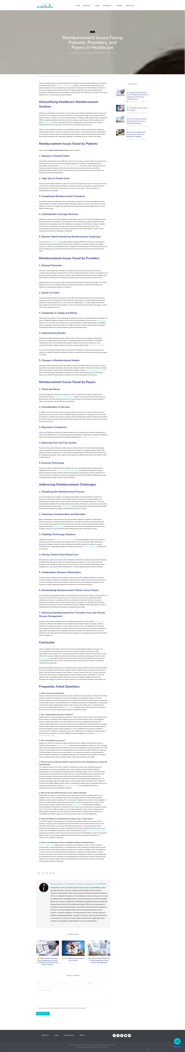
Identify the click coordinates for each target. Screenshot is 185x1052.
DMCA (82, 1035)
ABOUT (97, 6)
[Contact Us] (177, 1041)
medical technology (62, 745)
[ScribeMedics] (48, 5)
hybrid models (77, 805)
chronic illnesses (99, 621)
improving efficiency (90, 546)
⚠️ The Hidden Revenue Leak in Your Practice (73, 959)
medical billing (48, 122)
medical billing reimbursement (69, 166)
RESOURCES (107, 6)
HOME (78, 6)
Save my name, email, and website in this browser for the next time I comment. (62, 1008)
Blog (92, 31)
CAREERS (119, 6)
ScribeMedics (66, 506)
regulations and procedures (90, 437)
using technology (44, 658)
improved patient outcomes (94, 370)
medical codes (101, 320)
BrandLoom (113, 1045)
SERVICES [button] (86, 6)
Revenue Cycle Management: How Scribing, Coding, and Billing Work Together (136, 134)
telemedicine (55, 242)
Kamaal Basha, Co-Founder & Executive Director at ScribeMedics (88, 53)
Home (37, 76)
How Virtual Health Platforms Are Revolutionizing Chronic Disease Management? (99, 960)
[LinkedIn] (53, 873)
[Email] (50, 873)
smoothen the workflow (71, 786)
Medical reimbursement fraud (64, 397)
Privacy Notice (69, 1035)
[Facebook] (43, 873)
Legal (56, 1035)
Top (147, 1049)
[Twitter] (46, 873)
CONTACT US (130, 6)
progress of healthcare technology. (67, 470)
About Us (45, 1035)
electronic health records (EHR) (65, 540)
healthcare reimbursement (64, 85)
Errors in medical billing (46, 845)
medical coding (58, 526)
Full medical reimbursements (96, 831)
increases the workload (96, 345)
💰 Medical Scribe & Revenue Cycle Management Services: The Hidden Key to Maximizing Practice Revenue (47, 961)
